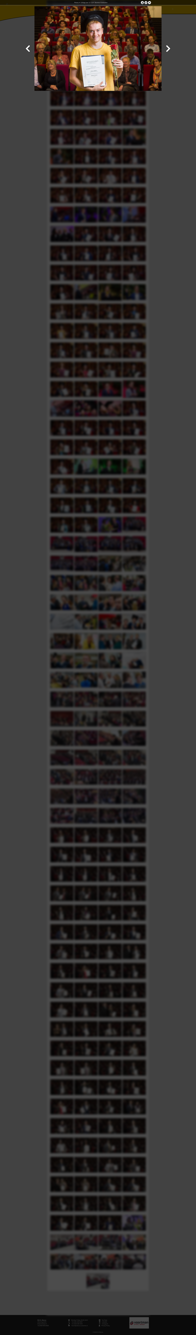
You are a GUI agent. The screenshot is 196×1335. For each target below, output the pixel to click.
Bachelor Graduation (101, 2)
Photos (76, 2)
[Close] (149, 2)
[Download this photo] (142, 2)
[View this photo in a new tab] (146, 2)
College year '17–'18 (87, 2)
